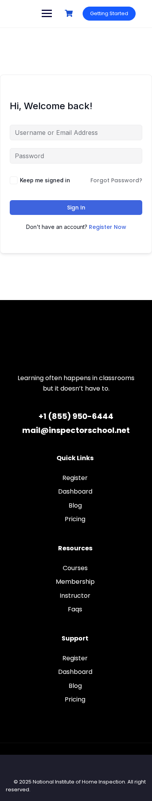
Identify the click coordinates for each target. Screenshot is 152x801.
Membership (75, 581)
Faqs (75, 609)
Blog (75, 505)
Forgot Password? (116, 180)
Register (75, 477)
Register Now (107, 227)
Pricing (75, 519)
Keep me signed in (45, 180)
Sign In (76, 207)
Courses (75, 568)
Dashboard (75, 491)
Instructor (75, 595)
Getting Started (109, 13)
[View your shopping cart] (70, 13)
